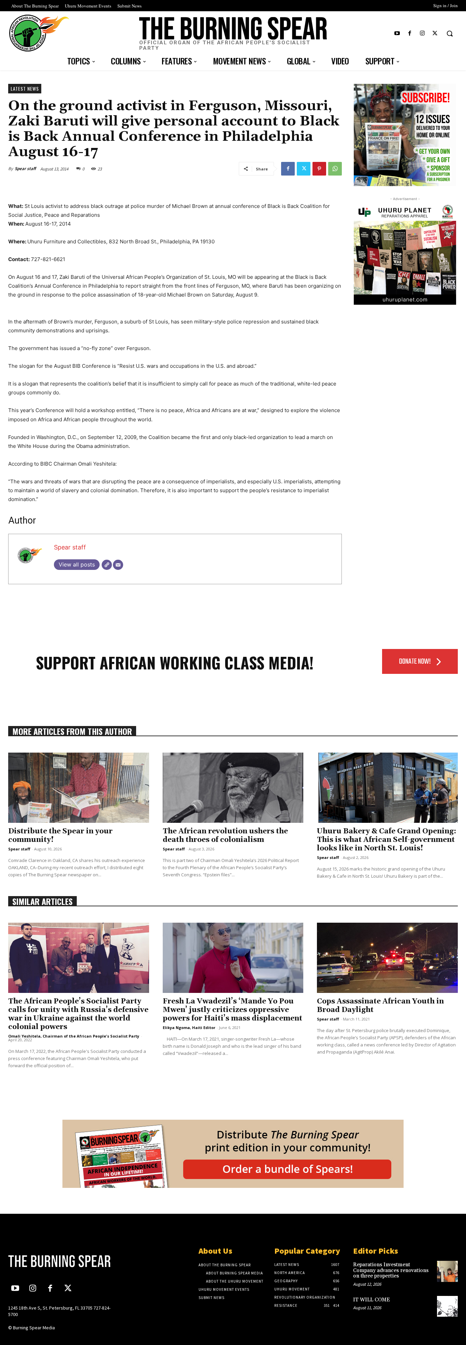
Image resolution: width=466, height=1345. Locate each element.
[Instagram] (422, 33)
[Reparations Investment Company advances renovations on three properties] (447, 1271)
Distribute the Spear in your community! (60, 835)
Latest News (25, 88)
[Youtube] (397, 33)
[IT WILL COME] (447, 1306)
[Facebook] (409, 33)
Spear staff (25, 168)
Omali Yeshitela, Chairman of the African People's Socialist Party (73, 1036)
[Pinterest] (319, 169)
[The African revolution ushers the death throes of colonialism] (233, 788)
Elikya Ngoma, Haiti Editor (189, 1027)
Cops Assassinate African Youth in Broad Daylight (380, 1005)
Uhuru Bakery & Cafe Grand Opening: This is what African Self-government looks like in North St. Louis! (386, 840)
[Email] (118, 565)
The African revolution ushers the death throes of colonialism (225, 835)
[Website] (107, 565)
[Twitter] (435, 33)
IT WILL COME (371, 1300)
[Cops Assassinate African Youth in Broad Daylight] (387, 958)
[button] (449, 33)
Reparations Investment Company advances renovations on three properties (390, 1270)
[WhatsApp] (335, 169)
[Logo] (60, 1261)
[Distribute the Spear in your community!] (78, 788)
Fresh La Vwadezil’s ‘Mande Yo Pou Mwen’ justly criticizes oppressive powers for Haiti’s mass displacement (232, 1010)
